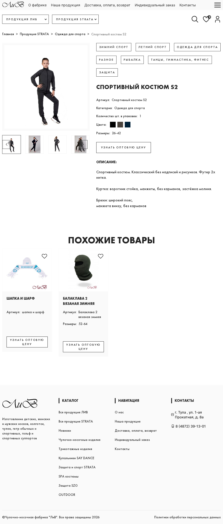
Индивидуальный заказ (155, 5)
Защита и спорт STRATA (77, 467)
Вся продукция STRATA (76, 421)
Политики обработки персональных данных (187, 517)
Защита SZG (68, 485)
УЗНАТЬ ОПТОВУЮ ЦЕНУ (123, 147)
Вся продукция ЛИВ (73, 412)
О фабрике (37, 5)
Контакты (187, 5)
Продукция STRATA (34, 34)
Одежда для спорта (70, 34)
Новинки (65, 430)
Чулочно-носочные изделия (79, 439)
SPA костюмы (69, 476)
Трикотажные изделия (75, 449)
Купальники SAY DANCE (76, 458)
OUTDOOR (67, 494)
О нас (119, 412)
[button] (83, 144)
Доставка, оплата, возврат (107, 5)
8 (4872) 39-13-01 (191, 426)
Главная (8, 34)
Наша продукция (65, 5)
